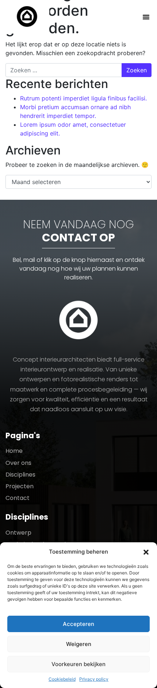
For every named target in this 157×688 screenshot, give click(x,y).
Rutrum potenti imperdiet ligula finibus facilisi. (83, 98)
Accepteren (78, 623)
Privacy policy (93, 679)
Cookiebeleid (62, 679)
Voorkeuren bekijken (78, 664)
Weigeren (78, 644)
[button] (146, 551)
